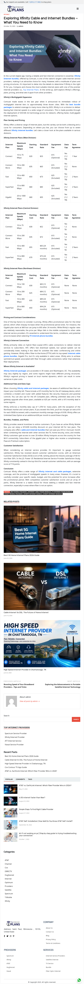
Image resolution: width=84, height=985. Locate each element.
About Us (49, 928)
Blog (47, 936)
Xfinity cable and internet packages (33, 388)
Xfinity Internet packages (15, 371)
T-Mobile (8, 897)
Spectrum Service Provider (16, 733)
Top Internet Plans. (31, 90)
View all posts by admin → (30, 701)
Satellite (8, 890)
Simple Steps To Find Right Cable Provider (36, 809)
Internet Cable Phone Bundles (39, 492)
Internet (7, 14)
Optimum (9, 882)
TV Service (49, 963)
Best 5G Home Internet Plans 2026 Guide (21, 555)
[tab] (9, 779)
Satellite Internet (52, 960)
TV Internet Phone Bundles (62, 492)
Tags (30, 779)
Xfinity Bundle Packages (13, 494)
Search (6, 715)
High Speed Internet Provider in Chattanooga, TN (25, 670)
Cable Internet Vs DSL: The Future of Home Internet (26, 612)
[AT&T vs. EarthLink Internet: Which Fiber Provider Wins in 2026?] (10, 786)
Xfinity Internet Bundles (52, 494)
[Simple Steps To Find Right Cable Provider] (10, 809)
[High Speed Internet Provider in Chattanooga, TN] (42, 644)
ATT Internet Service (13, 741)
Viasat (9, 971)
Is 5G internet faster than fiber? (32, 798)
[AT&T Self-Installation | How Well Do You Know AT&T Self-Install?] (10, 821)
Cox (6, 867)
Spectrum (9, 893)
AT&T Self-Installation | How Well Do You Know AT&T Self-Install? (46, 821)
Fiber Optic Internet (53, 971)
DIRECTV (8, 871)
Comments (20, 779)
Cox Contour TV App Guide (16, 767)
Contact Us (50, 932)
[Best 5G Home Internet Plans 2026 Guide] (42, 529)
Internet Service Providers (55, 956)
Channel (8, 864)
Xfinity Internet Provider (15, 737)
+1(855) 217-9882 (35, 2)
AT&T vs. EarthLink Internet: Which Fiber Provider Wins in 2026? (31, 771)
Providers (9, 886)
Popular (9, 779)
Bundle (48, 967)
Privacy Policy (51, 939)
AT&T (7, 860)
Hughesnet (9, 875)
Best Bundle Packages (19, 492)
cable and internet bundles (33, 430)
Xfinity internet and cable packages (54, 471)
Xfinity (7, 901)
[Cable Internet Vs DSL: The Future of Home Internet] (42, 587)
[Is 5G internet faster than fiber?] (10, 798)
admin (21, 26)
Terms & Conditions (53, 943)
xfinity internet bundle (33, 494)
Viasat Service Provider (14, 744)
